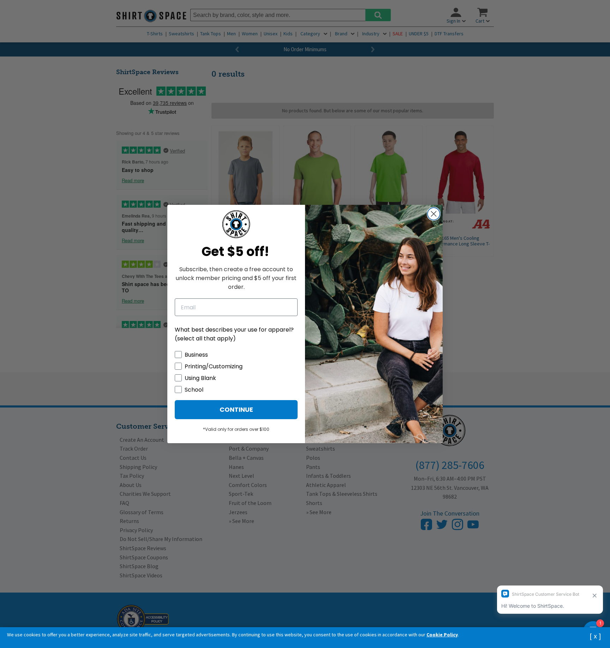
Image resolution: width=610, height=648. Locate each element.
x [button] (595, 635)
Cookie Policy (442, 634)
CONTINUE (236, 409)
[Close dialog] (433, 214)
